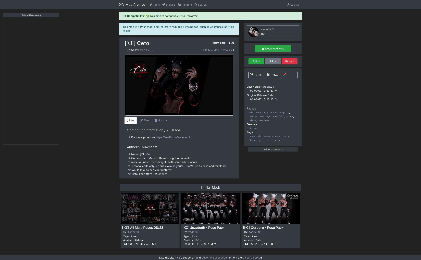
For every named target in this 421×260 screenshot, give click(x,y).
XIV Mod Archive (132, 5)
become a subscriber (215, 257)
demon (252, 140)
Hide (273, 61)
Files (146, 120)
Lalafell (278, 116)
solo (277, 140)
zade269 (146, 50)
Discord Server (252, 257)
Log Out (295, 4)
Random (186, 4)
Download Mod (274, 48)
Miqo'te (284, 112)
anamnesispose (272, 136)
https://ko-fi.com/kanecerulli (173, 137)
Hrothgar (264, 120)
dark (286, 136)
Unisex (253, 128)
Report (289, 61)
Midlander (255, 112)
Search (202, 4)
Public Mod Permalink (218, 50)
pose (269, 140)
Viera (252, 120)
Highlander (270, 112)
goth (261, 140)
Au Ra (289, 116)
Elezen (253, 116)
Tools (156, 4)
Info (131, 120)
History (162, 120)
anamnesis (255, 136)
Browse (170, 4)
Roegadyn (265, 116)
